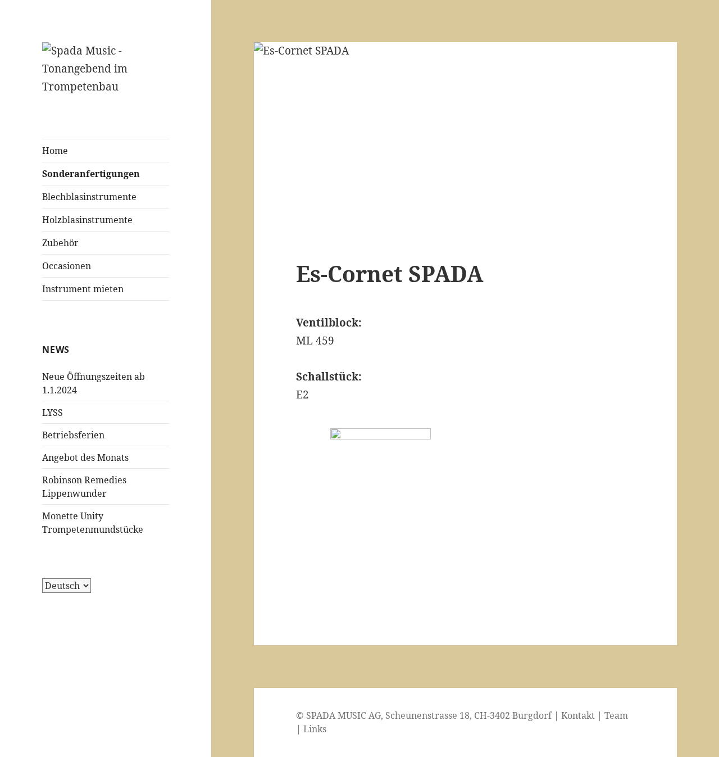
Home (55, 150)
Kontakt (578, 715)
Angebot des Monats (85, 457)
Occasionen (66, 266)
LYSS (52, 412)
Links (314, 729)
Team (616, 715)
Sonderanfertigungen (91, 173)
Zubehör (60, 243)
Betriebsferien (73, 435)
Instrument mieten (83, 289)
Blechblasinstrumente (89, 197)
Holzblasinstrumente (87, 220)
